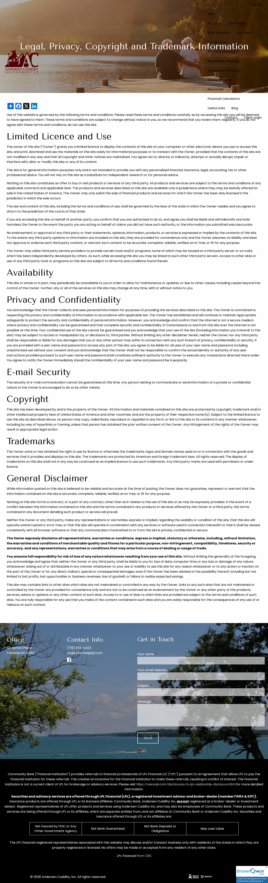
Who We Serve (219, 33)
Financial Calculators (224, 98)
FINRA (239, 796)
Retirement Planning (223, 61)
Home (257, 4)
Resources (216, 89)
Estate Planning (220, 80)
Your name (161, 654)
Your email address (167, 670)
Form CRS (144, 856)
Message (159, 701)
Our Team (244, 33)
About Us (215, 23)
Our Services (217, 42)
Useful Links (216, 108)
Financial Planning (221, 51)
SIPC (250, 796)
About (212, 14)
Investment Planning (223, 70)
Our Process (237, 23)
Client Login (253, 117)
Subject (158, 685)
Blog (234, 108)
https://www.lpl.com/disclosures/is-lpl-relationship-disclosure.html (185, 784)
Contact (231, 117)
